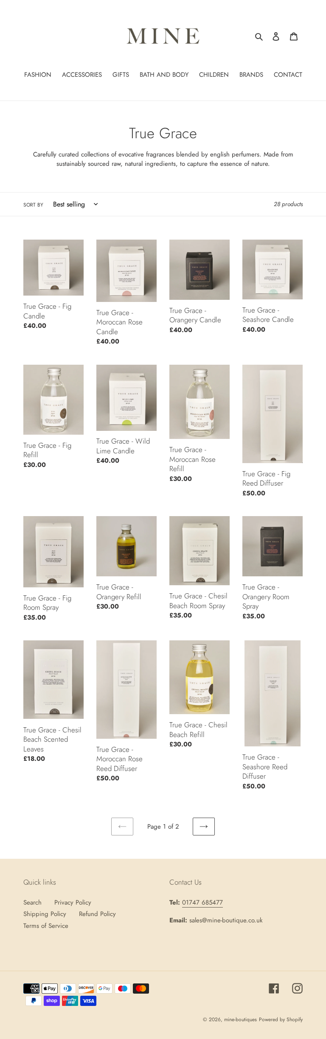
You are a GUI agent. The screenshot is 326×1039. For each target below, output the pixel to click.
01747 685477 (202, 902)
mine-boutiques (240, 1019)
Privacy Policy (72, 902)
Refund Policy (97, 914)
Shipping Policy (44, 914)
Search (32, 902)
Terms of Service (45, 925)
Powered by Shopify (281, 1019)
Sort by (33, 205)
